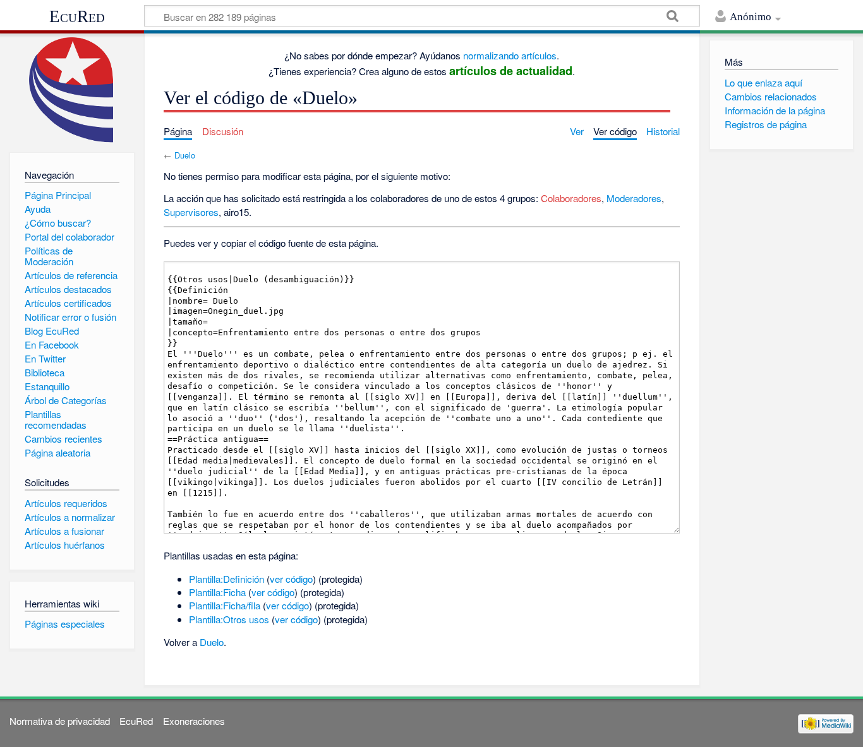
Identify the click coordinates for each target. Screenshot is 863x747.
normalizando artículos (510, 55)
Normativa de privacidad (59, 720)
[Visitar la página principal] (71, 90)
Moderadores (634, 198)
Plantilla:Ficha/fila (224, 605)
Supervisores (191, 211)
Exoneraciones (194, 720)
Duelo (184, 155)
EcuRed (77, 16)
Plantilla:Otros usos (229, 619)
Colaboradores (571, 198)
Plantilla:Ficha (217, 592)
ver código (291, 578)
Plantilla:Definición (226, 578)
